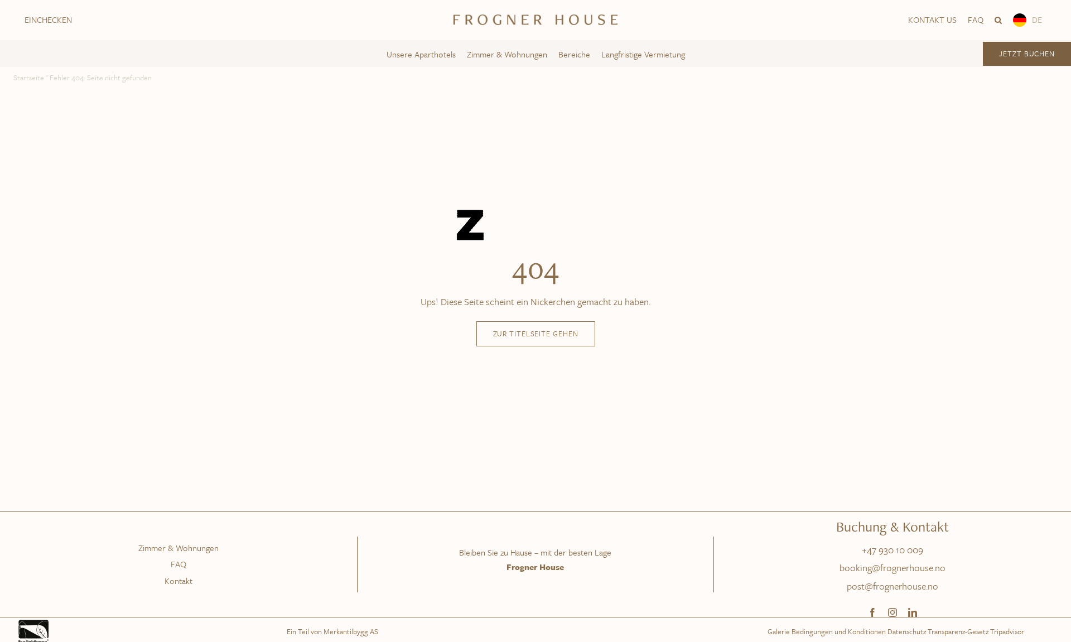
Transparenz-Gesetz (958, 631)
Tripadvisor (1007, 631)
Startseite (28, 77)
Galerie (779, 631)
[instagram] (892, 612)
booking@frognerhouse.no (892, 568)
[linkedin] (912, 612)
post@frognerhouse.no (892, 586)
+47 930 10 (884, 550)
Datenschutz (906, 631)
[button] (998, 20)
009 (915, 550)
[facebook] (872, 612)
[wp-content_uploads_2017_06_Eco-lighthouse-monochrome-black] (33, 622)
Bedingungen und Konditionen (839, 631)
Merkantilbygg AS (351, 631)
